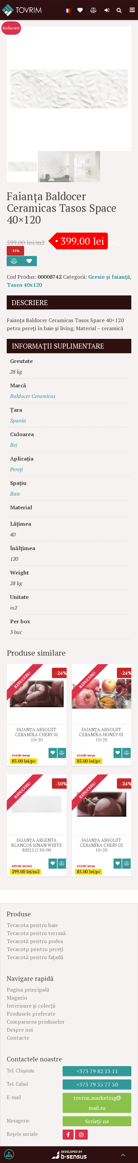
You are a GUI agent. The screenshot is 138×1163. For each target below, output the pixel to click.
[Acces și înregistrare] (107, 10)
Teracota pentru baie (32, 925)
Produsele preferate (31, 1013)
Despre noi (20, 1029)
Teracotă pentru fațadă (35, 957)
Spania (18, 420)
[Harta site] (9, 1154)
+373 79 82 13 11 (97, 1071)
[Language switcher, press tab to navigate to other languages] (67, 10)
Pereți (16, 469)
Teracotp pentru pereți (35, 949)
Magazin (17, 997)
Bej (13, 444)
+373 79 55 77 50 (97, 1084)
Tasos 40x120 (24, 284)
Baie (15, 493)
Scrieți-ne (97, 1121)
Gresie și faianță (109, 276)
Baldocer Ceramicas (33, 396)
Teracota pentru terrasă (36, 933)
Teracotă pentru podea (35, 941)
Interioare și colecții (31, 1005)
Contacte (18, 1037)
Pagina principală (28, 989)
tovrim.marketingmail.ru (94, 1103)
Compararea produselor (36, 1021)
